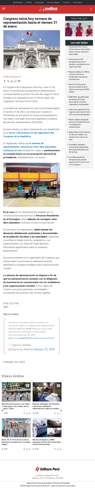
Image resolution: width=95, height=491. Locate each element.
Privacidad (65, 483)
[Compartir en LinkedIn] (30, 413)
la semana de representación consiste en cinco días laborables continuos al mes (29, 147)
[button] (2, 410)
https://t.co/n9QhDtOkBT (19, 338)
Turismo (66, 2)
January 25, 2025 (44, 349)
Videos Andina (12, 376)
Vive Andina (77, 2)
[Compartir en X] (27, 413)
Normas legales (53, 2)
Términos (56, 483)
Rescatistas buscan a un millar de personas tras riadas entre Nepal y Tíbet (16, 406)
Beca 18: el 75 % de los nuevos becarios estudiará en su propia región (16, 442)
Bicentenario (18, 2)
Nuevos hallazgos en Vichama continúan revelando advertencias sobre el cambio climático (46, 407)
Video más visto (79, 18)
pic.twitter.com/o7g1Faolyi (42, 338)
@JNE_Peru (31, 328)
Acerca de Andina (44, 483)
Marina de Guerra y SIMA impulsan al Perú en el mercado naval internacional (46, 442)
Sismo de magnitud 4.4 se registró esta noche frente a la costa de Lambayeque (79, 112)
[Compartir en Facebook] (24, 413)
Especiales (39, 2)
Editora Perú (31, 483)
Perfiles (29, 2)
